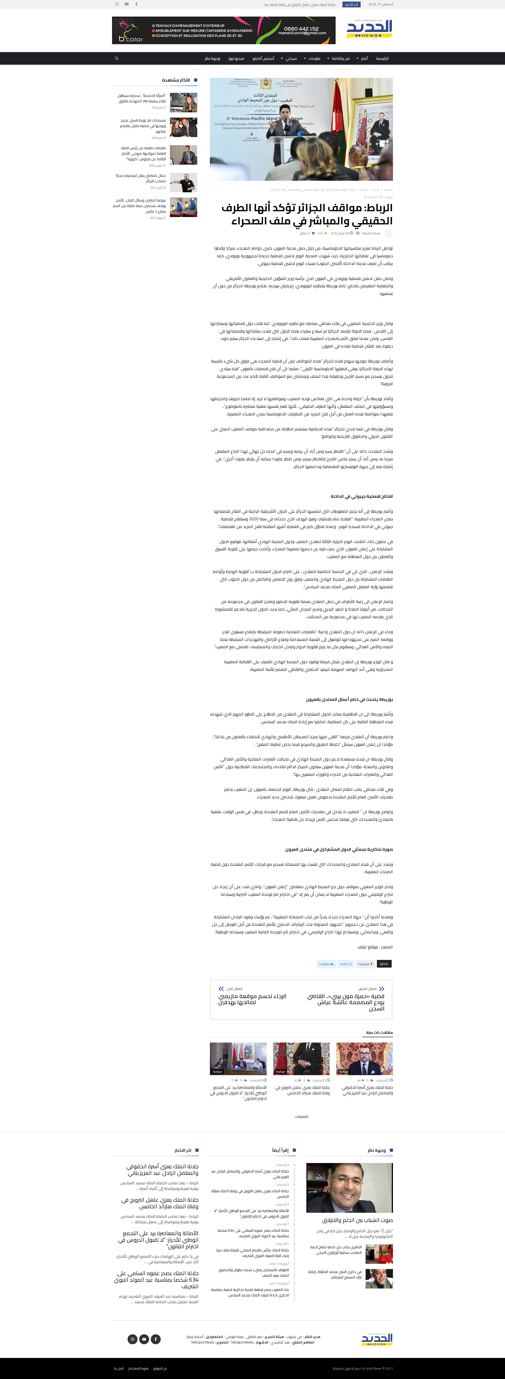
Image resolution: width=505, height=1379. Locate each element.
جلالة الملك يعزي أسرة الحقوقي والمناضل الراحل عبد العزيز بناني (367, 1090)
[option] (364, 1069)
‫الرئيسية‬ (388, 189)
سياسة (365, 189)
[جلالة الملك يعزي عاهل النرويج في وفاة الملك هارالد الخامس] (301, 1059)
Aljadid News (371, 233)
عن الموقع (160, 1368)
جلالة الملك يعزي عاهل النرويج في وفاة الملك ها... (300, 4)
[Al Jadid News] (369, 16)
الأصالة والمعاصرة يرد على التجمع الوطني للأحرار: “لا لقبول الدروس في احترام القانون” (238, 1093)
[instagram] (117, 4)
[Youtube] (126, 4)
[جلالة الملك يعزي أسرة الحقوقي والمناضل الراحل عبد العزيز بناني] (364, 1059)
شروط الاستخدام (139, 1368)
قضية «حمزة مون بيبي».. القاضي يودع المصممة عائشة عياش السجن (346, 999)
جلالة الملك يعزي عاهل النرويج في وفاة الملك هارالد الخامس (302, 1090)
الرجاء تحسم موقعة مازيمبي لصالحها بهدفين (252, 996)
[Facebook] (136, 4)
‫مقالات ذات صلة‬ (379, 1033)
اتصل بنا (119, 1368)
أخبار (376, 189)
